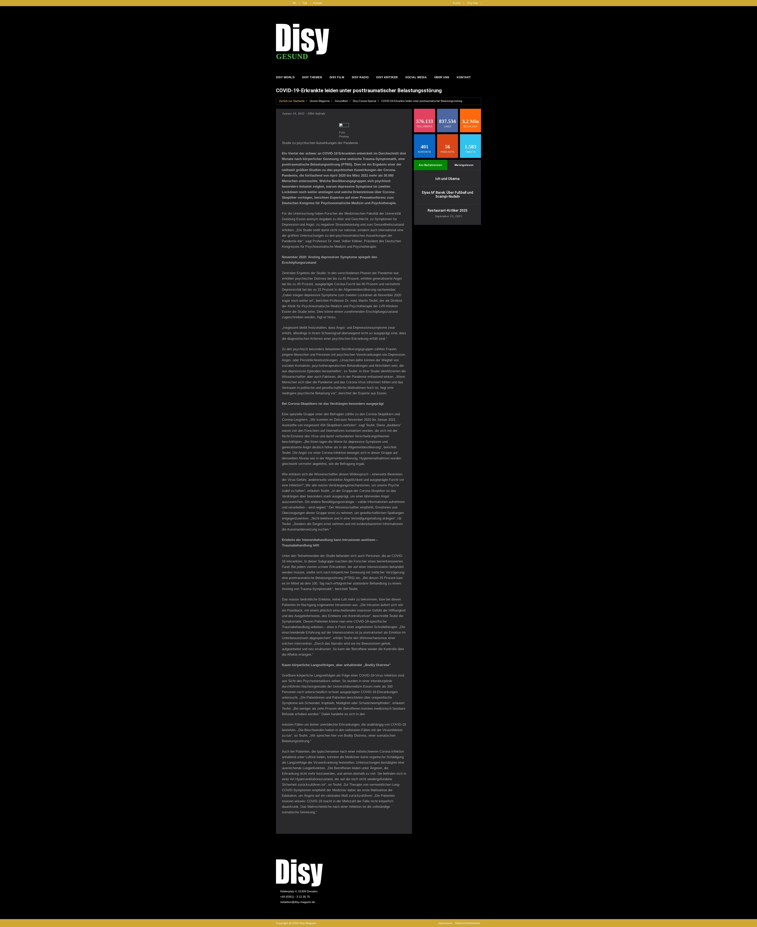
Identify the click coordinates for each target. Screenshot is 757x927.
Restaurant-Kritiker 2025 (447, 210)
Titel (304, 3)
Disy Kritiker (387, 77)
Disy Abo (472, 3)
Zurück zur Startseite (292, 101)
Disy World (285, 77)
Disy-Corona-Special (364, 101)
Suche (456, 3)
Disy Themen (312, 77)
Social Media (416, 77)
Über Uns (441, 77)
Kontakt (317, 3)
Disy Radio (360, 77)
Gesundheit (341, 101)
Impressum (445, 923)
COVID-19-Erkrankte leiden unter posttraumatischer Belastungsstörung (421, 101)
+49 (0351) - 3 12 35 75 (295, 896)
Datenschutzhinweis (467, 923)
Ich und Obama (447, 179)
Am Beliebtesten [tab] (430, 165)
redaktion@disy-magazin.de (297, 902)
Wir (294, 3)
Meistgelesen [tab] (464, 165)
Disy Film (337, 77)
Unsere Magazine (320, 101)
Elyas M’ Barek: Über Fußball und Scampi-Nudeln (447, 194)
